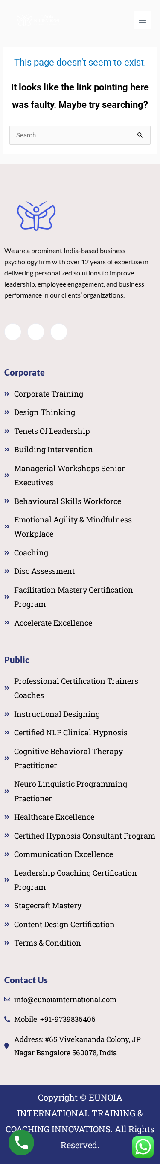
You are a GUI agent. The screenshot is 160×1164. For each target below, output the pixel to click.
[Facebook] (12, 331)
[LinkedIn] (35, 331)
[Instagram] (58, 331)
